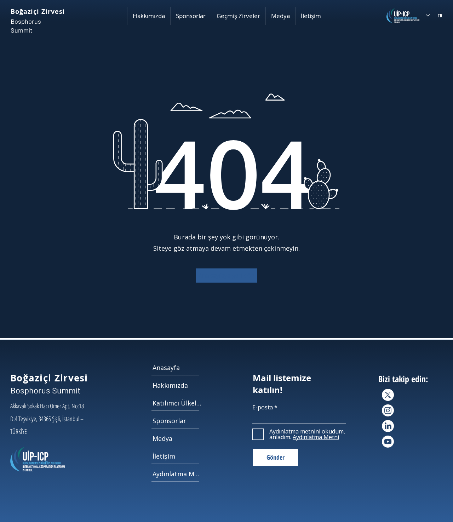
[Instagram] (388, 410)
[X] (388, 395)
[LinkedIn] (388, 426)
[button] (148, 16)
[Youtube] (388, 442)
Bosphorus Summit (45, 390)
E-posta (262, 407)
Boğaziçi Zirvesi (38, 11)
